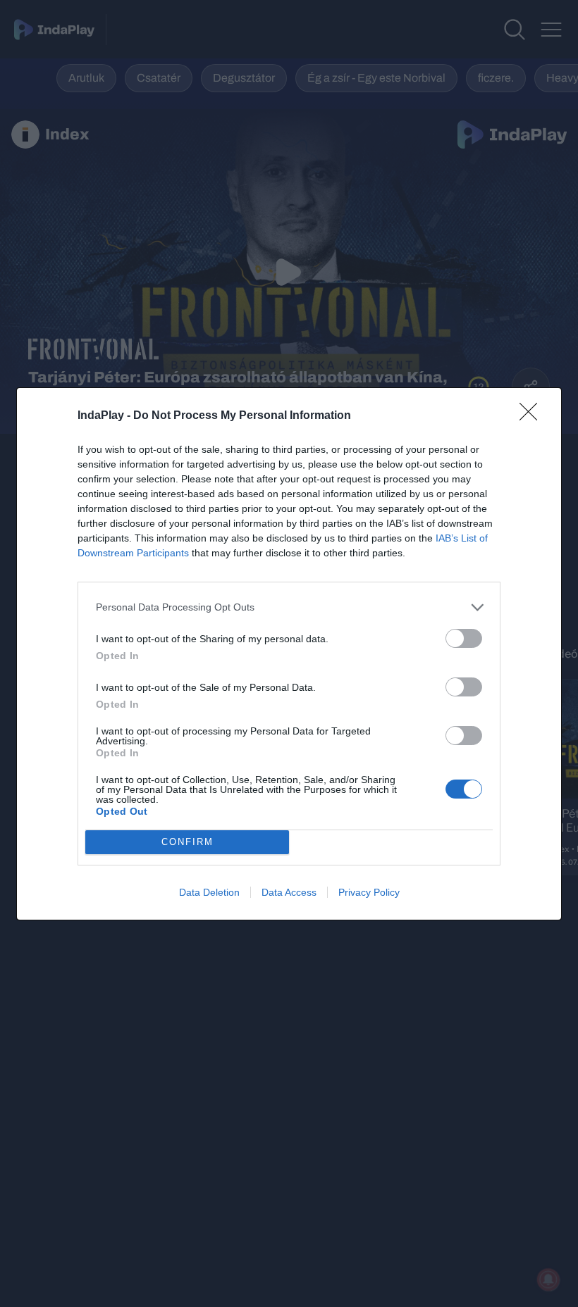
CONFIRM (187, 842)
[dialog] (289, 654)
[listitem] (289, 607)
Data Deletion (209, 892)
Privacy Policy (369, 892)
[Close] (532, 416)
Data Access (289, 892)
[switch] (463, 638)
